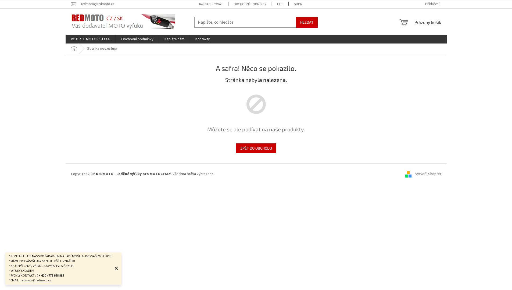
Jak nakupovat (210, 4)
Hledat (306, 22)
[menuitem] (91, 39)
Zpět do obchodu (256, 148)
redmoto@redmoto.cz (36, 280)
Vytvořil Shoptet (428, 174)
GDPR (298, 4)
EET (280, 4)
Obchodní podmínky (250, 4)
